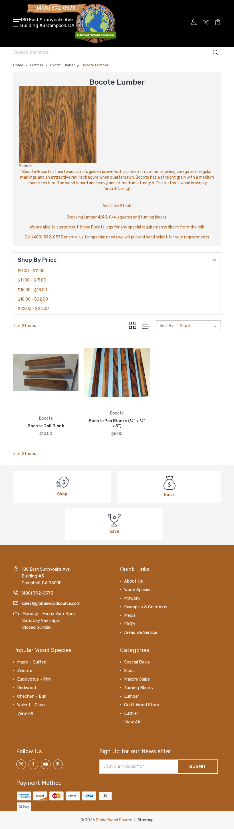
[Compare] (206, 25)
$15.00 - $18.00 (32, 289)
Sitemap (146, 820)
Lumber (131, 696)
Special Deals (137, 662)
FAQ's (129, 623)
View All (25, 713)
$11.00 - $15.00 (32, 280)
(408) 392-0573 (56, 8)
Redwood (26, 687)
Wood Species (138, 589)
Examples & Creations (145, 606)
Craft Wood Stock (142, 704)
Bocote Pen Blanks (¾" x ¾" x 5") (117, 423)
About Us (133, 581)
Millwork (132, 598)
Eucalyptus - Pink (34, 679)
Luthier (131, 713)
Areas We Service (140, 632)
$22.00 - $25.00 (33, 308)
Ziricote (24, 670)
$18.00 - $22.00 (33, 299)
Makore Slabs (137, 679)
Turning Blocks (138, 687)
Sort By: (167, 325)
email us (76, 237)
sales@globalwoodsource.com (51, 603)
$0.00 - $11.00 (31, 270)
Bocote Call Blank (46, 426)
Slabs (129, 670)
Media (130, 615)
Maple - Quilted (32, 662)
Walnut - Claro (31, 704)
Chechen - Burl (31, 696)
